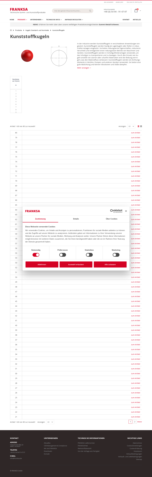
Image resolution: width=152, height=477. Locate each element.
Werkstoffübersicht (84, 448)
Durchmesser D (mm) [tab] (15, 80)
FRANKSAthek (83, 446)
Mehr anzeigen (83, 68)
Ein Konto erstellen (134, 2)
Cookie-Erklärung (136, 448)
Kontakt (47, 454)
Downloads (48, 451)
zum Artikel (135, 133)
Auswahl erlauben (76, 264)
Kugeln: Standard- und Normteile (37, 30)
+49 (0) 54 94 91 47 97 (17, 452)
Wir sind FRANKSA (50, 448)
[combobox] (72, 10)
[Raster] (141, 126)
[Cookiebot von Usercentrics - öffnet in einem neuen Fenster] (112, 211)
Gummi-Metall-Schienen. (109, 24)
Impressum (138, 451)
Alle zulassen (110, 264)
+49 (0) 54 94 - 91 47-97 (115, 11)
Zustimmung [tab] (40, 219)
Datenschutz (137, 443)
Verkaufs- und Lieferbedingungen (130, 457)
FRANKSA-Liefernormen (86, 443)
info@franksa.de (16, 458)
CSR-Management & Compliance (55, 446)
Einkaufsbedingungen (134, 454)
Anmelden (119, 2)
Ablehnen (42, 264)
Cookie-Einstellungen (134, 446)
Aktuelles (47, 443)
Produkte (18, 30)
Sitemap (139, 459)
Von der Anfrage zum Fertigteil (88, 451)
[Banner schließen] (126, 211)
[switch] (62, 255)
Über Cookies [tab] (111, 219)
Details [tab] (76, 219)
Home (11, 30)
